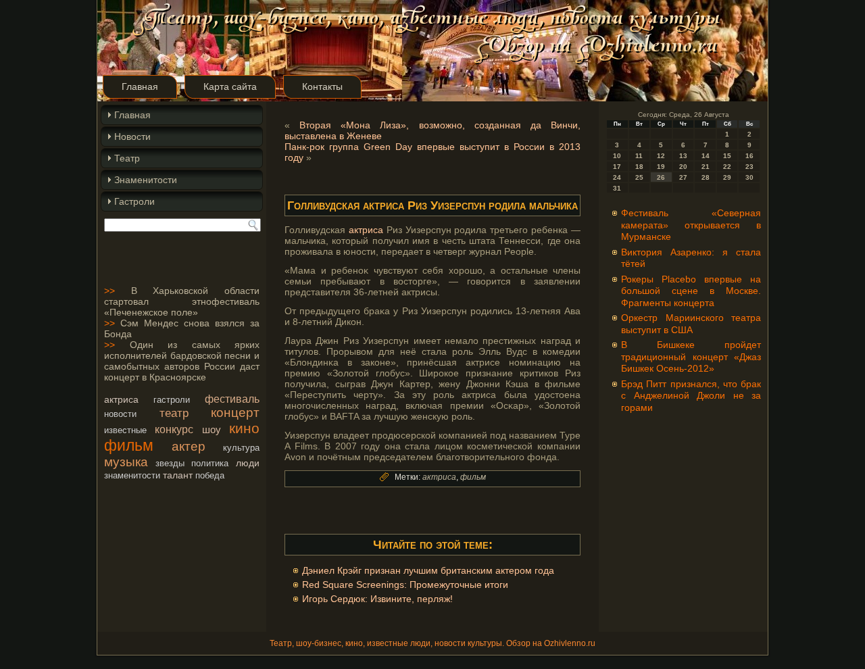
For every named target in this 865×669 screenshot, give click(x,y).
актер (188, 446)
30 (749, 177)
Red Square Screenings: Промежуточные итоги (405, 584)
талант (178, 475)
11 (639, 155)
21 (705, 166)
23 (749, 166)
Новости (132, 136)
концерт (235, 412)
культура (241, 448)
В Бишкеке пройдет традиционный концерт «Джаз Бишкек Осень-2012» (691, 356)
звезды (169, 463)
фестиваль (232, 399)
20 (683, 166)
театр (174, 413)
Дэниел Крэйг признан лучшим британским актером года (428, 570)
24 (617, 177)
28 (705, 177)
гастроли (171, 400)
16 (749, 155)
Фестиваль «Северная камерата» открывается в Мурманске (691, 224)
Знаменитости (145, 179)
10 (617, 155)
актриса (121, 399)
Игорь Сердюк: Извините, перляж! (377, 598)
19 (661, 166)
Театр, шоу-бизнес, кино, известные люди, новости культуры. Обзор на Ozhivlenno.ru (432, 643)
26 (661, 177)
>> (109, 290)
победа (209, 475)
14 (705, 155)
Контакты (322, 86)
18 (639, 166)
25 (639, 177)
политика (209, 463)
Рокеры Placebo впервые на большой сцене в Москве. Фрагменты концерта (691, 291)
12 (661, 155)
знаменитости (132, 475)
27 (683, 177)
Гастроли (134, 201)
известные (125, 430)
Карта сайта (230, 86)
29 (727, 177)
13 (683, 155)
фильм (128, 445)
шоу (211, 429)
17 (617, 166)
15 (727, 155)
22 (727, 166)
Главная (140, 86)
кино (244, 428)
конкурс (174, 429)
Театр (127, 158)
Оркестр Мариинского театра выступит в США (691, 323)
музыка (126, 462)
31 (617, 188)
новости (120, 414)
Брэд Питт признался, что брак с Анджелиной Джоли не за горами (691, 395)
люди (248, 462)
